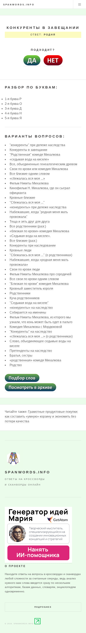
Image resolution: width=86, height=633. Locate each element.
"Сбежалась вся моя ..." (27, 202)
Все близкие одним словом (30, 173)
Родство (16, 365)
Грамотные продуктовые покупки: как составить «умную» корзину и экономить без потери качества (41, 416)
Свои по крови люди (25, 269)
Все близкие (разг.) (23, 240)
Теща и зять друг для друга (30, 221)
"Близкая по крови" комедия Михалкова (39, 283)
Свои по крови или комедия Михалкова (39, 169)
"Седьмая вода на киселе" (29, 303)
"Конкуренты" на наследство (31, 331)
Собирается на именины (28, 312)
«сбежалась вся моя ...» (27, 178)
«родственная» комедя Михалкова (35, 360)
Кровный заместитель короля (31, 288)
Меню (79, 4)
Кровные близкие (22, 197)
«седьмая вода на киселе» (29, 159)
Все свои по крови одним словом (34, 279)
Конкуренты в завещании (28, 149)
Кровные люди (20, 250)
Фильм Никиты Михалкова (29, 183)
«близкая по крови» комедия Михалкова (39, 231)
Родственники (20, 293)
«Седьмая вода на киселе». (30, 236)
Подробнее (43, 607)
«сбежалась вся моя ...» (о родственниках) (41, 336)
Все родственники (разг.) (28, 226)
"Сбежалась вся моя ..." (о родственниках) (41, 255)
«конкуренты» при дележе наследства (38, 207)
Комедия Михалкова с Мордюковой (36, 326)
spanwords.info (19, 4)
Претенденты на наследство (31, 350)
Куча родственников (25, 298)
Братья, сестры (21, 355)
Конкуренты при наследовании (33, 245)
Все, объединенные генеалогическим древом (43, 164)
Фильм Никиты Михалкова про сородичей (40, 274)
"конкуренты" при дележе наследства (37, 145)
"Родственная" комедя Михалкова (35, 154)
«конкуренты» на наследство (31, 307)
